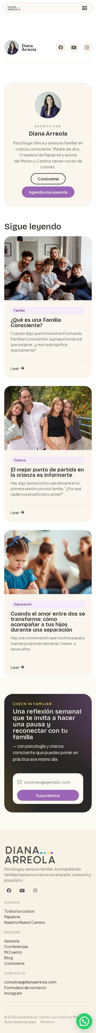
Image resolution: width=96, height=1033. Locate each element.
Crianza (20, 460)
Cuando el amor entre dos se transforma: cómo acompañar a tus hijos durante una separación (48, 622)
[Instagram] (87, 47)
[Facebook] (61, 47)
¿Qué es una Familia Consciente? (36, 322)
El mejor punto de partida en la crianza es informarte (47, 472)
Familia (19, 310)
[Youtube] (74, 47)
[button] (84, 7)
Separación (23, 604)
